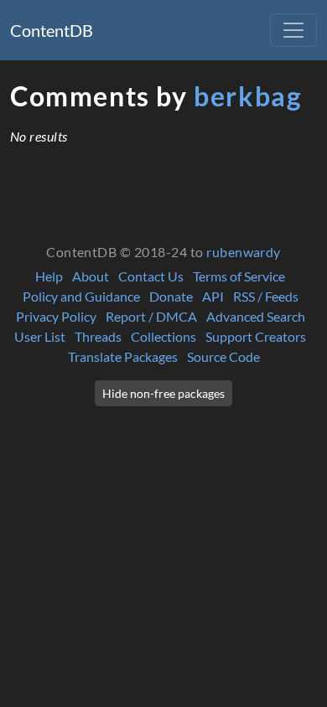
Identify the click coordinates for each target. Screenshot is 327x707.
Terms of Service (239, 276)
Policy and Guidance (81, 296)
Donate (171, 296)
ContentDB (51, 30)
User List (39, 336)
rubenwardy (243, 252)
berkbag (248, 96)
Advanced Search (255, 316)
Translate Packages (123, 356)
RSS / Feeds (265, 296)
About (90, 276)
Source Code (223, 356)
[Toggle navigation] (293, 30)
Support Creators (255, 336)
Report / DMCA (151, 316)
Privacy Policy (56, 316)
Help (49, 276)
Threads (98, 336)
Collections (163, 336)
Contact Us (151, 276)
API (213, 296)
